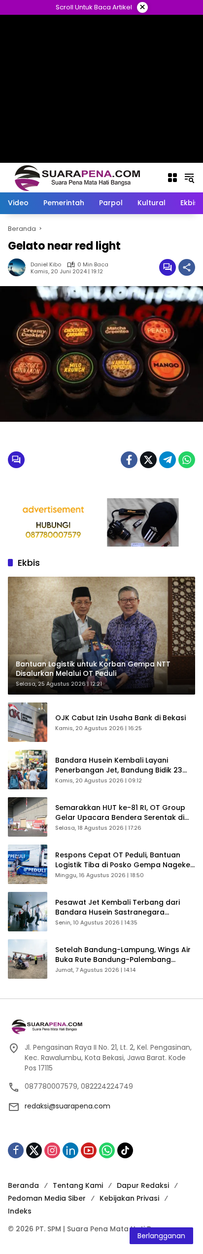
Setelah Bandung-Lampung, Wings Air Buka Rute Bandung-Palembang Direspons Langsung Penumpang (123, 954)
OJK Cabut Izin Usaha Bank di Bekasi (120, 718)
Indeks (20, 1211)
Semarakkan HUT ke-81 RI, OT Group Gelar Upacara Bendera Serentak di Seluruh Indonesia (120, 812)
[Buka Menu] (172, 178)
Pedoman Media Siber (47, 1198)
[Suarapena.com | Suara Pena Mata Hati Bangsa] (77, 177)
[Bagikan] (186, 267)
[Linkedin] (70, 1150)
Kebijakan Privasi (129, 1198)
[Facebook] (129, 459)
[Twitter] (148, 459)
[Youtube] (89, 1150)
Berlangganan (161, 1236)
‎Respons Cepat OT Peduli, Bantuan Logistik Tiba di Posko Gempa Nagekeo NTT (125, 860)
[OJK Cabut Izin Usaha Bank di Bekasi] (27, 722)
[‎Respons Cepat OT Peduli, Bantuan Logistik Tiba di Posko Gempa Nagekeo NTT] (27, 864)
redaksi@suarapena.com (67, 1106)
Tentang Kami (78, 1185)
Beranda (23, 1185)
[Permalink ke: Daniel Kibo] (19, 267)
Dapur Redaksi (143, 1185)
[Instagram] (52, 1150)
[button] (189, 178)
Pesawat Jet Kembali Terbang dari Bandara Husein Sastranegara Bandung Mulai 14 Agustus (117, 907)
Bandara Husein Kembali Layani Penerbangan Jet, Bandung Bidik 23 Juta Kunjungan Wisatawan (118, 765)
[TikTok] (125, 1150)
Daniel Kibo (46, 264)
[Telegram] (167, 459)
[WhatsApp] (186, 459)
